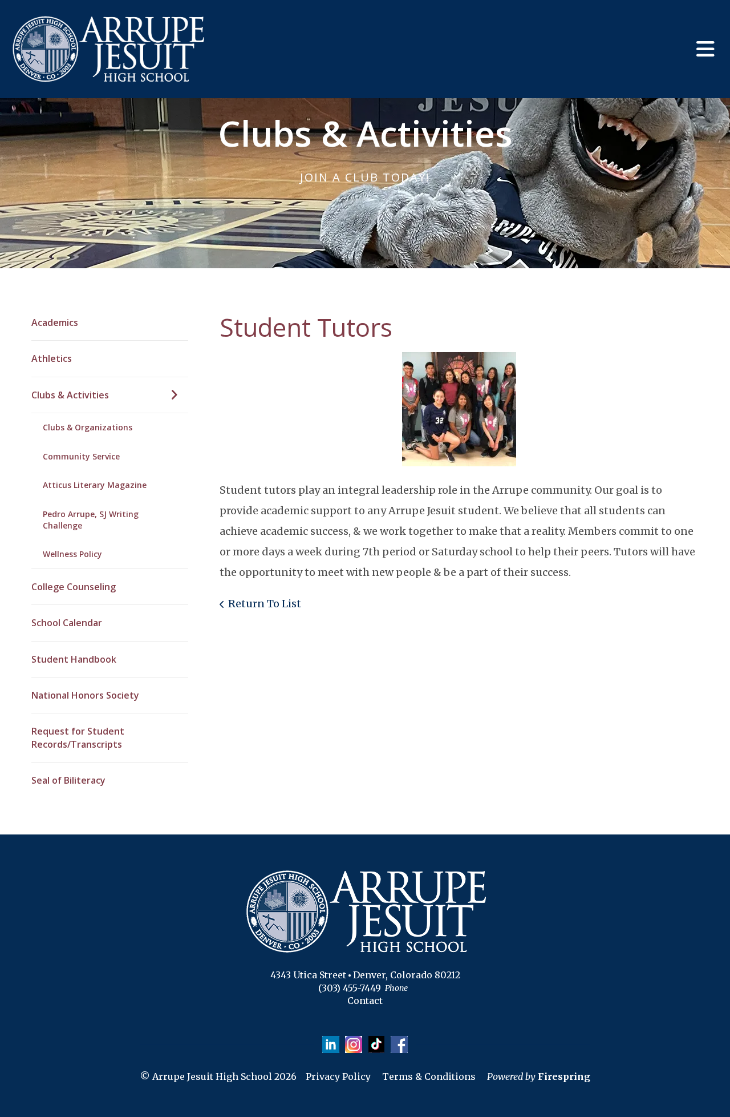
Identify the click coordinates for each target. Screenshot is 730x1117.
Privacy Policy (338, 1076)
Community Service (81, 456)
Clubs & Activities (70, 395)
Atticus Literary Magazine (95, 484)
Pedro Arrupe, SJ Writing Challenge (91, 520)
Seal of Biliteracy (68, 780)
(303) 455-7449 (349, 988)
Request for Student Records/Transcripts (77, 737)
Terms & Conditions (429, 1076)
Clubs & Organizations (87, 427)
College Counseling (73, 586)
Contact (365, 1000)
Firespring (564, 1076)
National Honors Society (85, 695)
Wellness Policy (72, 554)
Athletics (51, 358)
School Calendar (66, 622)
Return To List (264, 603)
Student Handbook (73, 659)
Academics (54, 322)
